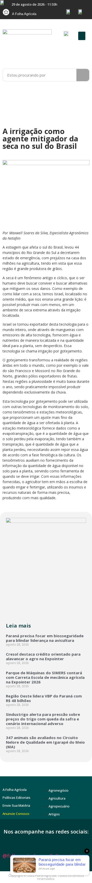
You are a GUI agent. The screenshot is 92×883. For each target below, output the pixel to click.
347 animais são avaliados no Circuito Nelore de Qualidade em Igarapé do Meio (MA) (45, 742)
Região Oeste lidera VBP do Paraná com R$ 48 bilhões (44, 698)
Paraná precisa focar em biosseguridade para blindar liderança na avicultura (45, 638)
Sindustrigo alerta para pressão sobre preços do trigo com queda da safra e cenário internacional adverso (43, 719)
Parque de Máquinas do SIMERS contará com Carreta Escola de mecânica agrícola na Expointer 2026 (45, 677)
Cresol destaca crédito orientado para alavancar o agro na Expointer (43, 656)
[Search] (82, 75)
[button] (81, 36)
